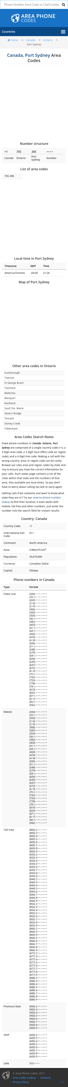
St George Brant (14, 383)
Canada (30, 40)
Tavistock (9, 388)
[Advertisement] (34, 103)
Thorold (9, 418)
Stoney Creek (12, 423)
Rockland (9, 403)
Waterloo (9, 393)
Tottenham (11, 428)
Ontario (47, 40)
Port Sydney (34, 44)
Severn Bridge (12, 413)
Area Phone (38, 18)
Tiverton (9, 377)
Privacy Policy (21, 1082)
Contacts (45, 1077)
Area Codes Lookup (24, 1077)
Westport (9, 398)
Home (14, 40)
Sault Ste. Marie (14, 408)
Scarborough (12, 372)
